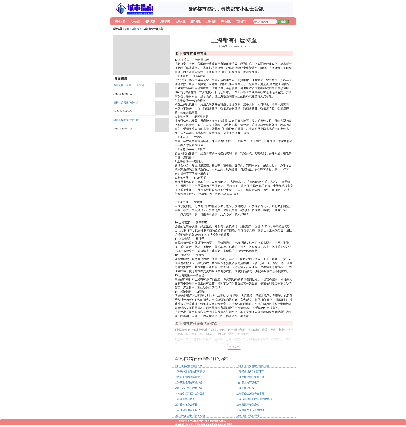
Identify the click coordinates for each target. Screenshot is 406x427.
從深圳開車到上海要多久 (189, 365)
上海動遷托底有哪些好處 (189, 382)
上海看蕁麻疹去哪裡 (186, 404)
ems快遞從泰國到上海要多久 (191, 393)
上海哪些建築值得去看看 (250, 393)
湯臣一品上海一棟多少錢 (189, 388)
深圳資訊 (226, 21)
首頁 (126, 28)
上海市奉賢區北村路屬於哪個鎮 (254, 399)
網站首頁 (120, 21)
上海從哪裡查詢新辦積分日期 (252, 365)
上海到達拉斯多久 (185, 399)
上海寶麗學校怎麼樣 (247, 404)
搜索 (283, 21)
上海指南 (211, 21)
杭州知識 (180, 21)
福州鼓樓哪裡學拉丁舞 (126, 120)
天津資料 (241, 21)
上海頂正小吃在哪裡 (247, 415)
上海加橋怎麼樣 (245, 388)
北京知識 (135, 21)
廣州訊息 (165, 21)
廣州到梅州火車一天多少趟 (128, 85)
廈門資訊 (195, 21)
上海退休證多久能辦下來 (250, 371)
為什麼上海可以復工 (247, 382)
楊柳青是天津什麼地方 (126, 102)
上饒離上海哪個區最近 (187, 377)
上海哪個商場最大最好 (187, 410)
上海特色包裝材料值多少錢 (190, 415)
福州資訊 (150, 21)
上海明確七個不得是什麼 (250, 377)
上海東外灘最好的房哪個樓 (190, 371)
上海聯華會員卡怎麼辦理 (250, 410)
